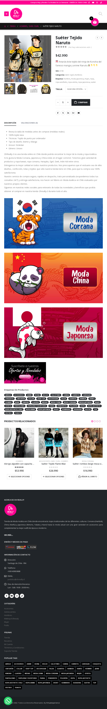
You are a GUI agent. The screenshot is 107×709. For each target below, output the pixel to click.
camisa (66, 395)
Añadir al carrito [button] (55, 476)
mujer (87, 79)
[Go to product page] (19, 443)
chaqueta (9, 399)
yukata (18, 413)
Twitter (63, 113)
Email (78, 113)
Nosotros (8, 641)
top (95, 409)
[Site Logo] (16, 14)
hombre (67, 79)
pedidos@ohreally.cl (16, 579)
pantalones (19, 406)
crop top (41, 399)
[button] (6, 13)
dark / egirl (69, 75)
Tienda (7, 637)
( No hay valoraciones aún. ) (80, 47)
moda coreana (70, 402)
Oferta (8, 406)
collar (31, 399)
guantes (72, 399)
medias (45, 402)
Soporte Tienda (10, 651)
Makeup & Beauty (11, 618)
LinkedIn (68, 113)
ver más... (8, 535)
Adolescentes (10, 461)
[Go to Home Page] (5, 26)
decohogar (53, 399)
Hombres (78, 75)
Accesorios (8, 608)
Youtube (12, 596)
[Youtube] (93, 2)
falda (63, 399)
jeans (17, 402)
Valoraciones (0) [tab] (29, 123)
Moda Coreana (53, 461)
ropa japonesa (84, 82)
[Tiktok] (101, 2)
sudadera (78, 409)
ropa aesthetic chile (13, 409)
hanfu (92, 399)
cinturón (21, 399)
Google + (73, 113)
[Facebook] (89, 2)
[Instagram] (97, 2)
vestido (8, 413)
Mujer (6, 622)
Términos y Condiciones (14, 647)
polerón (73, 406)
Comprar (82, 102)
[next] (102, 38)
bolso (45, 395)
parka (51, 406)
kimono (26, 402)
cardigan (87, 395)
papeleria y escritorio (37, 406)
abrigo (8, 395)
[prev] (97, 38)
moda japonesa (77, 79)
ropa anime (72, 82)
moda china (55, 402)
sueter (93, 82)
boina (37, 395)
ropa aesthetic (61, 82)
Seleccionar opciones (20, 476)
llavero (35, 402)
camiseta (76, 395)
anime (29, 395)
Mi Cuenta (8, 644)
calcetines (55, 395)
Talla (59, 89)
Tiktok (22, 596)
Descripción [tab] (10, 123)
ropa (92, 79)
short (56, 409)
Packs (6, 625)
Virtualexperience (53, 703)
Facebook (58, 113)
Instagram (17, 596)
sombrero (66, 409)
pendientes (62, 406)
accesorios (19, 395)
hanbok (83, 399)
